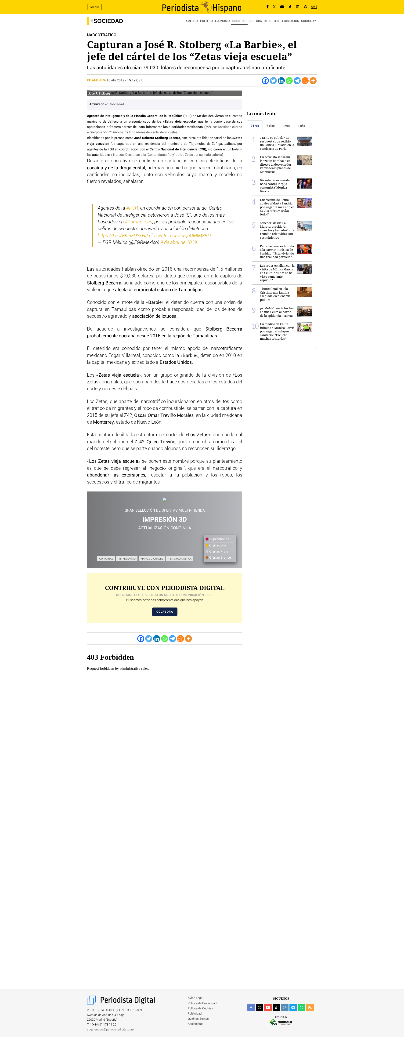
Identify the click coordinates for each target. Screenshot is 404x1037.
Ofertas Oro (217, 545)
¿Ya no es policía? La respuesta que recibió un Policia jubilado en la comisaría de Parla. (277, 143)
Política (206, 21)
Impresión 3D (127, 558)
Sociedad (108, 21)
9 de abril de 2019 (178, 242)
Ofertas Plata (218, 551)
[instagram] (285, 1007)
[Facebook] (267, 7)
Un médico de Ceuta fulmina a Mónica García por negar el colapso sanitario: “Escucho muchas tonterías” (277, 331)
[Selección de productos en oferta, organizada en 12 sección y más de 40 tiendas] (164, 500)
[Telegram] (297, 80)
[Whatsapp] (289, 80)
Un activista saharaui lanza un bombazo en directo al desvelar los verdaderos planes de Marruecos (276, 164)
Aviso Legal (195, 998)
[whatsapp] (305, 7)
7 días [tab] (271, 125)
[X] (274, 7)
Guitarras (106, 558)
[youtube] (268, 1007)
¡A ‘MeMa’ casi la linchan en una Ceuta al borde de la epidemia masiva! (277, 311)
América (192, 21)
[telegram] (293, 1007)
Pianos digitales (152, 558)
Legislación (290, 21)
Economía (222, 21)
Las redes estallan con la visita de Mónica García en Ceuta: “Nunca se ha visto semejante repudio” (277, 272)
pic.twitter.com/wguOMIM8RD (180, 235)
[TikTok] (290, 7)
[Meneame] (305, 80)
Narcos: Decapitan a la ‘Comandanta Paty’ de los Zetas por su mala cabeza (167, 154)
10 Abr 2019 (115, 80)
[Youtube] (282, 7)
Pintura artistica (179, 558)
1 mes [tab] (286, 125)
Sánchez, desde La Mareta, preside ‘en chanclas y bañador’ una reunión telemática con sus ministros (277, 230)
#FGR (132, 208)
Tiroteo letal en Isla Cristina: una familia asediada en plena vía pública (275, 294)
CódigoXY (308, 21)
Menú (94, 7)
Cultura (255, 21)
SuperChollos (219, 539)
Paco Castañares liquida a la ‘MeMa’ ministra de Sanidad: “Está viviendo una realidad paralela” (277, 251)
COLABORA (164, 611)
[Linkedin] (281, 80)
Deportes (271, 21)
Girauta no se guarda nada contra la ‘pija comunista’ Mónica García (275, 185)
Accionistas (195, 1024)
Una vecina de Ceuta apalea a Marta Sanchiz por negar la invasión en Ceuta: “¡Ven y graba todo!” (277, 207)
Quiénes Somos (198, 1018)
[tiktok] (276, 1007)
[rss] (310, 1007)
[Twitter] (273, 80)
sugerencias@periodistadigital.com (110, 1029)
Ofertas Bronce (220, 557)
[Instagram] (297, 7)
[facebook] (251, 1007)
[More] (313, 80)
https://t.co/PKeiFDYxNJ (123, 235)
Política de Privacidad (202, 1003)
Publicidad (195, 1013)
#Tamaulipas (138, 222)
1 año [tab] (301, 125)
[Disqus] (164, 797)
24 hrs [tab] (255, 125)
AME (314, 6)
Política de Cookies (200, 1008)
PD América (97, 80)
